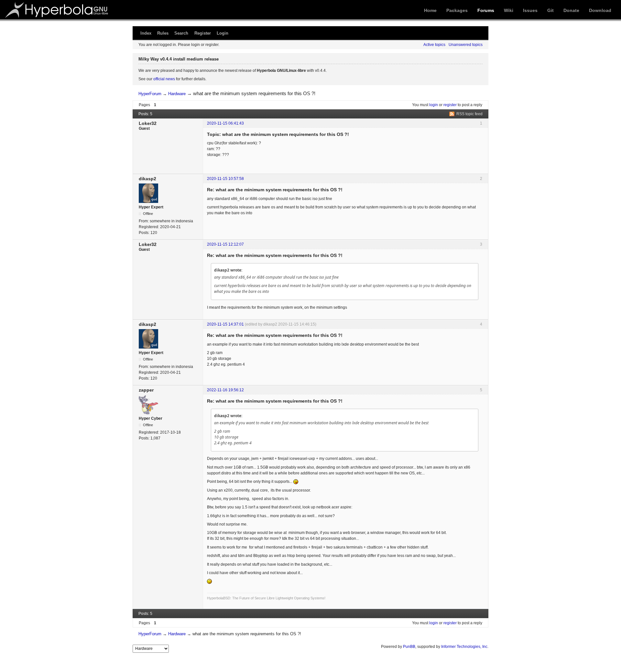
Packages (457, 10)
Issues (530, 10)
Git (550, 10)
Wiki (508, 10)
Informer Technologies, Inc (464, 646)
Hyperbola (57, 10)
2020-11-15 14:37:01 (225, 324)
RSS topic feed (469, 114)
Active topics (434, 44)
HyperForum (149, 93)
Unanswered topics (466, 44)
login (433, 105)
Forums (485, 10)
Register (202, 33)
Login (222, 33)
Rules (163, 33)
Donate (571, 10)
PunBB (409, 646)
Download (600, 10)
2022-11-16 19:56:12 (225, 390)
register (450, 105)
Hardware (177, 93)
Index (145, 33)
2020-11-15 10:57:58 (225, 178)
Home (430, 10)
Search (181, 33)
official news (164, 79)
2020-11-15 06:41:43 (225, 123)
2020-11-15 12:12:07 (225, 244)
